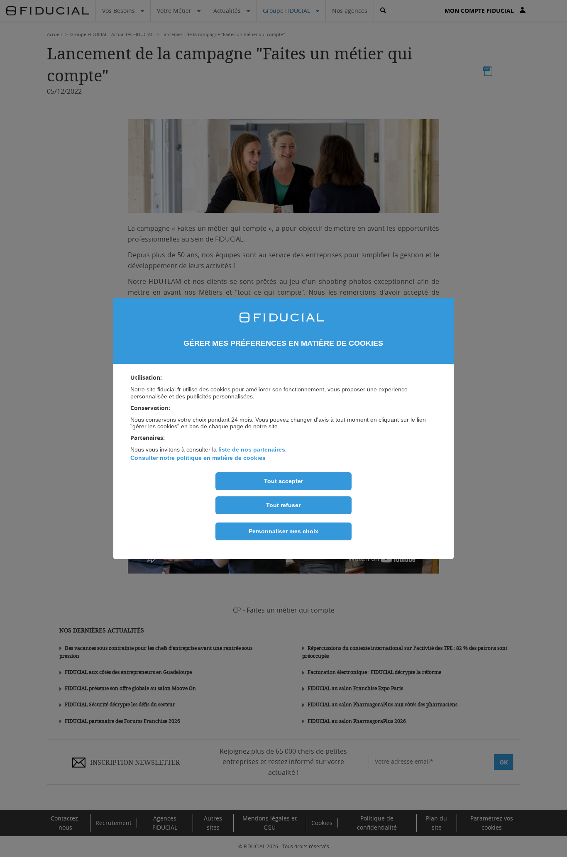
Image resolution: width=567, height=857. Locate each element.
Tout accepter (283, 481)
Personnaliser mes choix (283, 531)
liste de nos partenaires (251, 449)
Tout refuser (283, 505)
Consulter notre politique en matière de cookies (198, 457)
